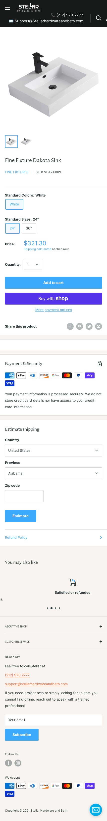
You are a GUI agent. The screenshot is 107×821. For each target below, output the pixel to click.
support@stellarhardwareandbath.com (36, 684)
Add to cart (53, 282)
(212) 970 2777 (17, 675)
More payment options (53, 310)
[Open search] (99, 18)
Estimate (20, 515)
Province (12, 462)
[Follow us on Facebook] (8, 763)
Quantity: (13, 264)
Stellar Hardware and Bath (49, 810)
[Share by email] (98, 326)
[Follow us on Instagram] (17, 763)
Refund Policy (16, 537)
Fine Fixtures (16, 172)
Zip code (12, 485)
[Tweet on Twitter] (89, 326)
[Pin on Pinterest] (79, 326)
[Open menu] (7, 8)
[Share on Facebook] (70, 326)
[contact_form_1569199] (96, 810)
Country (12, 440)
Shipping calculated (37, 249)
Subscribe (21, 734)
